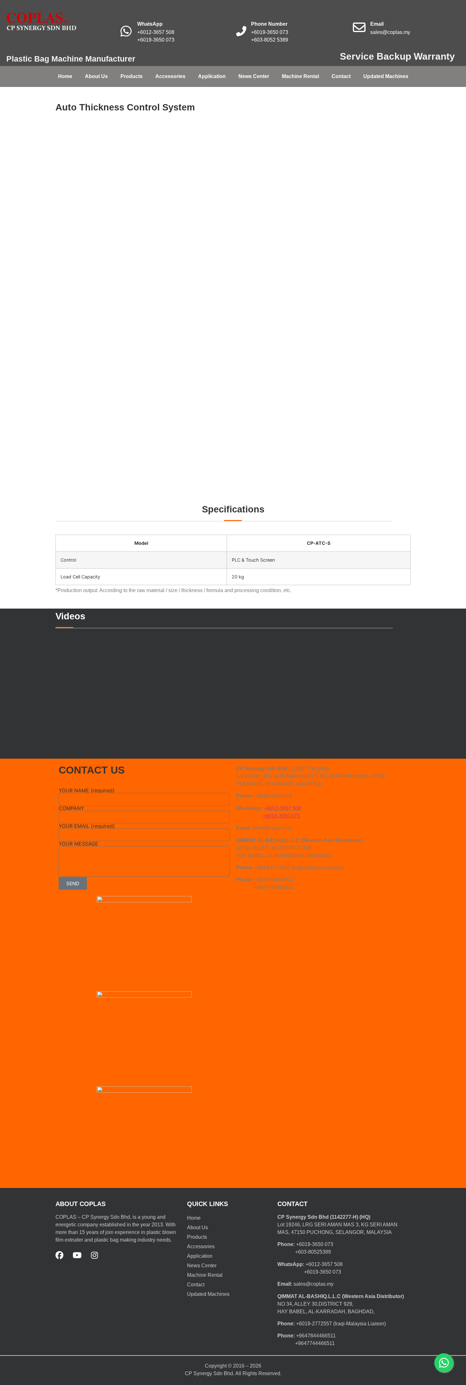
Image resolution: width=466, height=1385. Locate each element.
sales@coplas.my (390, 32)
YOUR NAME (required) (86, 790)
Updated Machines (385, 76)
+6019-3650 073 (155, 40)
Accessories (170, 76)
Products (131, 76)
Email (377, 24)
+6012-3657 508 (155, 32)
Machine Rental (300, 76)
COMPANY (71, 808)
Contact (341, 76)
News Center (253, 76)
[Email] (359, 27)
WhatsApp (150, 24)
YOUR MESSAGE (78, 843)
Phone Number (269, 24)
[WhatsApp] (126, 31)
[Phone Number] (241, 31)
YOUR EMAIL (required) (87, 825)
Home (65, 76)
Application (212, 76)
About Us (96, 76)
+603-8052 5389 (269, 40)
